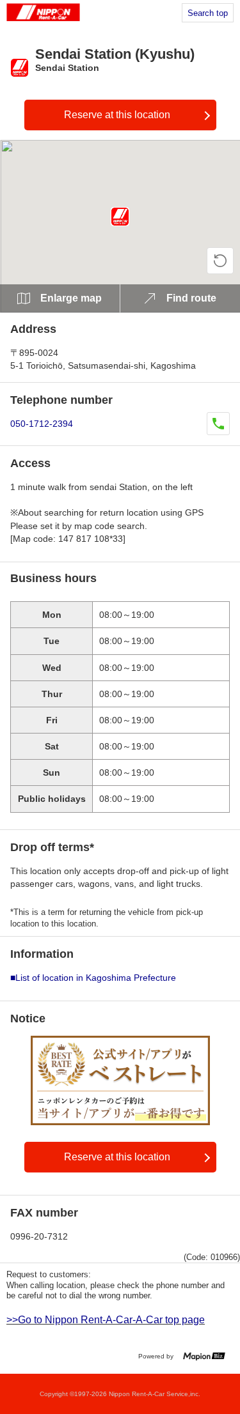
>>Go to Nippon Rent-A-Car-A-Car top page (105, 1319)
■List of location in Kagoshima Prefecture (93, 977)
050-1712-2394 (41, 424)
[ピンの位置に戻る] (220, 260)
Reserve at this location (117, 114)
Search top (208, 13)
